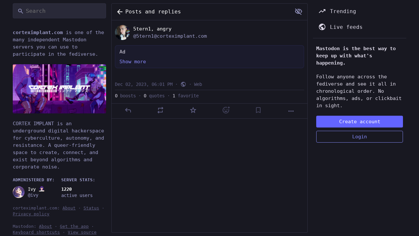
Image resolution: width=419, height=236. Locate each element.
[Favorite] (193, 110)
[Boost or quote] (160, 110)
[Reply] (128, 110)
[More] (291, 111)
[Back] (118, 12)
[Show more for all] (298, 11)
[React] (226, 110)
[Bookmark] (258, 110)
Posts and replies (153, 12)
